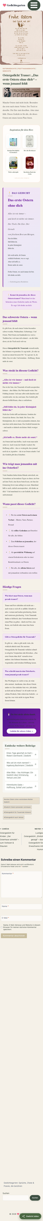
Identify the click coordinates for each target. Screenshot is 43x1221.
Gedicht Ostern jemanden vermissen (17, 807)
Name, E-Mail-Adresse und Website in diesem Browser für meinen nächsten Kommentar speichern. (21, 927)
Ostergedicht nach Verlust (13, 817)
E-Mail (5, 918)
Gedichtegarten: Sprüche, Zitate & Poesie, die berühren (19, 1184)
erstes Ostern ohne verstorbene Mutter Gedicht (18, 800)
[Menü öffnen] (34, 5)
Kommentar (8, 873)
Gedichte (7, 71)
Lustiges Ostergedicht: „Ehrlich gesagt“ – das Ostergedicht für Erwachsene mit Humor (33, 839)
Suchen (6, 1193)
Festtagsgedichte (26, 68)
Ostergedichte (10, 68)
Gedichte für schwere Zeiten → (21, 731)
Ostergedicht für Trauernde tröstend (17, 812)
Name (5, 906)
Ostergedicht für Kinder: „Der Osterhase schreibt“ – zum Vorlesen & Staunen (9, 837)
